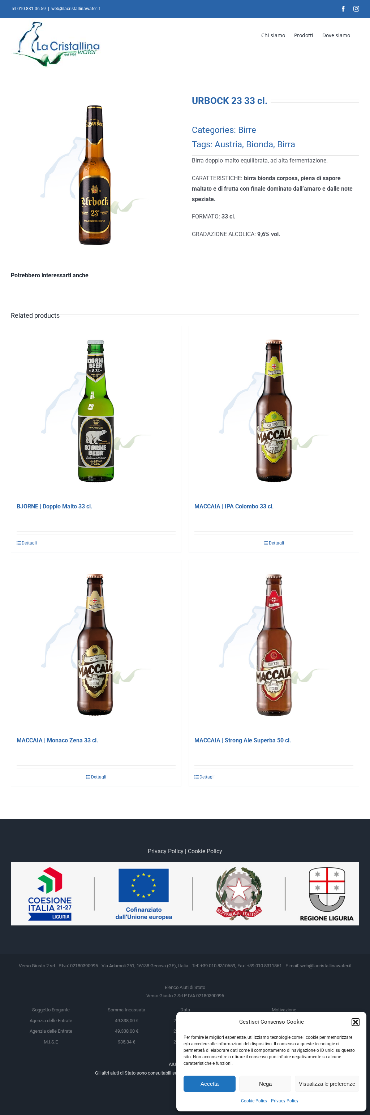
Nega (265, 1084)
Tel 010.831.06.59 (28, 8)
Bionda (259, 144)
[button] (355, 1022)
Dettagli (29, 543)
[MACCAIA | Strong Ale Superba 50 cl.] (274, 645)
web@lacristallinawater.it (75, 8)
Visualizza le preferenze (327, 1084)
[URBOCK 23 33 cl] (94, 175)
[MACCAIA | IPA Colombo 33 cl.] (274, 411)
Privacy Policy (284, 1100)
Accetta (210, 1084)
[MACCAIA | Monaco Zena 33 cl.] (96, 645)
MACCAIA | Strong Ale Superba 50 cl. (242, 740)
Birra (286, 144)
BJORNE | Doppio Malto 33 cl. (54, 506)
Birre (247, 130)
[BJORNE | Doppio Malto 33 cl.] (96, 411)
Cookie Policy (254, 1100)
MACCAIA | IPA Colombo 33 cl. (234, 506)
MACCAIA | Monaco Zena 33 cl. (57, 740)
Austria (228, 144)
